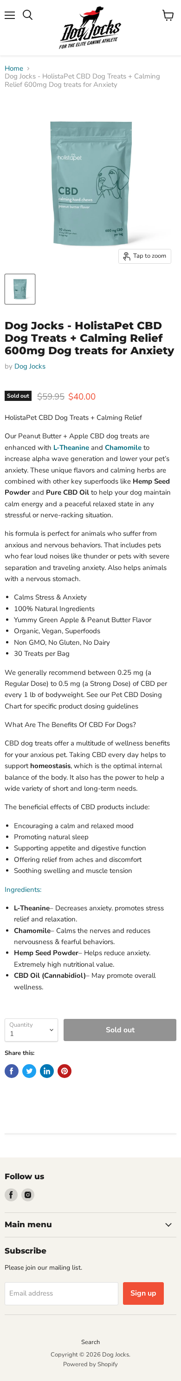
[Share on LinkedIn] (47, 1071)
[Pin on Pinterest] (64, 1071)
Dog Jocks (29, 366)
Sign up (143, 1293)
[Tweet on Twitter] (29, 1071)
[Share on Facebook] (12, 1071)
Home (14, 69)
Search (90, 1342)
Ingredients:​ (23, 889)
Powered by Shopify (90, 1364)
